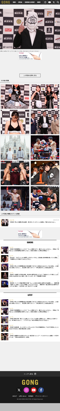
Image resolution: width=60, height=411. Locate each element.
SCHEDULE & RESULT (30, 2)
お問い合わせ (22, 396)
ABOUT (14, 396)
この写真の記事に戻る (30, 75)
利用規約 (30, 396)
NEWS (14, 2)
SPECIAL (20, 2)
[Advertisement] (30, 356)
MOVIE (38, 2)
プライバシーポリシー (41, 396)
